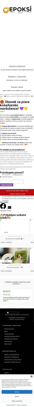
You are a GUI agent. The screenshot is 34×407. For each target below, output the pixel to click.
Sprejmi (17, 392)
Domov (2, 94)
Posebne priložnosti (11, 339)
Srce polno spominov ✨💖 (15, 267)
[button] (31, 376)
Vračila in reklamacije (11, 354)
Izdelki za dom (9, 329)
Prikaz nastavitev (17, 401)
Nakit (6, 331)
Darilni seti (8, 344)
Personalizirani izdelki (17, 94)
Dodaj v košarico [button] (6, 242)
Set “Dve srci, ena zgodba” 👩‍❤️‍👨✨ (15, 239)
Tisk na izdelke (9, 334)
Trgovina (7, 94)
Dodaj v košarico (6, 185)
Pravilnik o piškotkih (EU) (12, 362)
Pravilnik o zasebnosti (22, 404)
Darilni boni (8, 341)
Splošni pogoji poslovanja (13, 359)
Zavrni (17, 396)
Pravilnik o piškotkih (11, 404)
